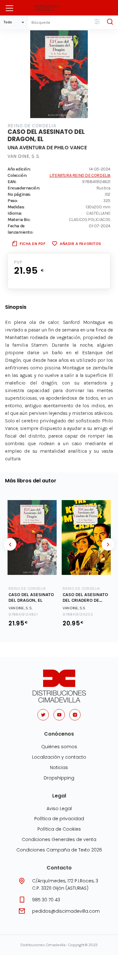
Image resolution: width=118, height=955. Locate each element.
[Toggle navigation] (9, 8)
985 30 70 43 (46, 900)
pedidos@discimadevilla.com (66, 911)
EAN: (12, 181)
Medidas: (16, 206)
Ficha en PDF (32, 243)
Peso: (13, 200)
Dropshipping (59, 778)
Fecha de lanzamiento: (20, 229)
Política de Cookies (59, 829)
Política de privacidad (59, 818)
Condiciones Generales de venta (59, 839)
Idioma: (15, 213)
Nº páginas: (19, 194)
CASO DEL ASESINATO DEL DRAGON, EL (31, 597)
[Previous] (10, 544)
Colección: (17, 175)
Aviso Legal (59, 808)
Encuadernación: (24, 187)
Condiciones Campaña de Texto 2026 (59, 850)
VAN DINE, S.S (74, 608)
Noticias (59, 767)
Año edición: (19, 168)
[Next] (108, 544)
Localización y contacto (59, 757)
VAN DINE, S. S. (24, 156)
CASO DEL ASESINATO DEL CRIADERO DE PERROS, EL (85, 598)
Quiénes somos (59, 746)
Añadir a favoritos (80, 243)
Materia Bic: (19, 219)
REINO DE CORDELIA (32, 125)
